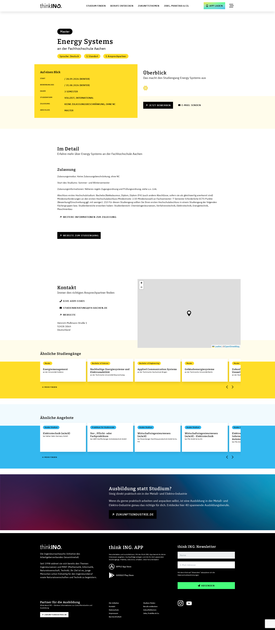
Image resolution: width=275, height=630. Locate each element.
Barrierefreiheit (115, 617)
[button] (189, 313)
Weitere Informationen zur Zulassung (89, 216)
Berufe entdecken (150, 606)
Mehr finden (50, 387)
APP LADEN (216, 5)
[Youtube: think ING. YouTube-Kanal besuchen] (189, 603)
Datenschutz (114, 610)
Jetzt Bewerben (160, 105)
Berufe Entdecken (121, 5)
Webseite (69, 314)
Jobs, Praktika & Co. (176, 5)
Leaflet (217, 346)
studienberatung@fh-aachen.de (85, 307)
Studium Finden (96, 5)
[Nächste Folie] (232, 387)
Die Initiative (114, 603)
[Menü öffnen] (231, 5)
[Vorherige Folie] (227, 387)
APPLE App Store (123, 566)
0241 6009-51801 (74, 301)
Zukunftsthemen (148, 5)
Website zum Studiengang (80, 235)
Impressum (113, 613)
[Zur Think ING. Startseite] (56, 5)
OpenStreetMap (231, 346)
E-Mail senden (191, 105)
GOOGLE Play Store (125, 575)
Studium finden (149, 603)
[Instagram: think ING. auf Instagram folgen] (180, 603)
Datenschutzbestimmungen (188, 575)
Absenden (208, 585)
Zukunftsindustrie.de (135, 514)
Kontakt (112, 606)
